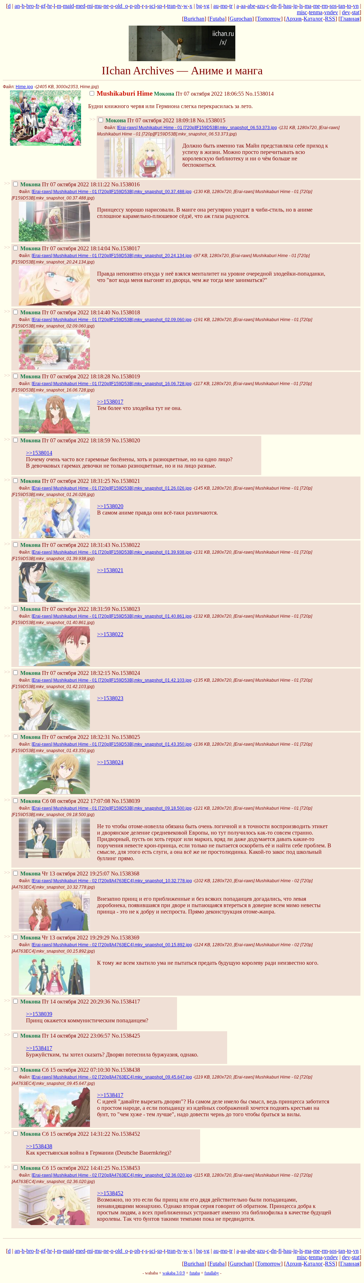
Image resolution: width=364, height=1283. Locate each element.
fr (37, 6)
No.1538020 (126, 440)
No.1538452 (126, 1134)
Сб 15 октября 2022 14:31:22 (65, 1134)
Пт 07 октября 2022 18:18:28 (65, 376)
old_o (121, 6)
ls (301, 6)
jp (295, 6)
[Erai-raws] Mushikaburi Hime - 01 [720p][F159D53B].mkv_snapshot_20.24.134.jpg (112, 255)
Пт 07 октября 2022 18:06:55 (170, 94)
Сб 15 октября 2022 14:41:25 (65, 1168)
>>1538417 (39, 1048)
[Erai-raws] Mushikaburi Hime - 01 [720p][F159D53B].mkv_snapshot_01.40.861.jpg (112, 616)
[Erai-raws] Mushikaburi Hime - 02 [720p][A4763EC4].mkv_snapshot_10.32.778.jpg (112, 880)
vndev (331, 12)
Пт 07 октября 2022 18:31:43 (65, 545)
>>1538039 (39, 1014)
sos (333, 6)
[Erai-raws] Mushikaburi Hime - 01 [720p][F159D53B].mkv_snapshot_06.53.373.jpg (197, 127)
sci (152, 6)
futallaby (211, 1273)
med (80, 6)
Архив (294, 19)
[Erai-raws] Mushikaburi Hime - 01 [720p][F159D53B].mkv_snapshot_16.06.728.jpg (112, 383)
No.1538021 (126, 481)
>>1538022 (110, 634)
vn (356, 6)
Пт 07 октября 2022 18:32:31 (65, 737)
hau (287, 6)
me (316, 6)
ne (106, 6)
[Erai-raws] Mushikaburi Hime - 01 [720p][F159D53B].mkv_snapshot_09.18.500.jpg (112, 808)
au (216, 6)
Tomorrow (269, 19)
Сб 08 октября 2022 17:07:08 (65, 801)
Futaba (217, 19)
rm (325, 6)
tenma (315, 12)
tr (230, 6)
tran (171, 6)
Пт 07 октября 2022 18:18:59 (65, 440)
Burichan (194, 19)
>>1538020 (110, 506)
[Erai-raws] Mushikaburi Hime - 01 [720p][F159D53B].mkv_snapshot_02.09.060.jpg (112, 319)
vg (206, 6)
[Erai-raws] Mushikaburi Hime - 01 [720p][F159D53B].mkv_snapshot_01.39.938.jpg (112, 552)
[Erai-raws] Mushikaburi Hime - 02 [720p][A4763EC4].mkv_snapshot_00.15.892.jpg (112, 944)
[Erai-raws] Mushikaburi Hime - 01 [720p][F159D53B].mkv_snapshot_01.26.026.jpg (112, 488)
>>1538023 (110, 698)
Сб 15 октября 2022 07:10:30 (65, 1070)
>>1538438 (39, 1146)
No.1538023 (126, 609)
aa (243, 6)
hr (49, 6)
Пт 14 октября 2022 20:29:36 (65, 1002)
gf (43, 6)
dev (346, 12)
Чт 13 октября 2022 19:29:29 (64, 938)
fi (280, 6)
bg (199, 6)
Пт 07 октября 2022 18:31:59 (65, 609)
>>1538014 (39, 453)
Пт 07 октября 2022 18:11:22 (65, 184)
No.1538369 (125, 938)
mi (90, 6)
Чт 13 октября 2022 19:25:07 (64, 874)
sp (159, 6)
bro (30, 6)
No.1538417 (126, 1002)
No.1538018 (126, 312)
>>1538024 (110, 762)
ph (137, 6)
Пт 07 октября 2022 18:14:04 (65, 248)
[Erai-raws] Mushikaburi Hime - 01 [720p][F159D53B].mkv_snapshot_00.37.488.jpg (112, 191)
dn (274, 6)
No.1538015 (211, 120)
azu (261, 6)
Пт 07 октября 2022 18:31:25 (65, 481)
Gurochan (241, 19)
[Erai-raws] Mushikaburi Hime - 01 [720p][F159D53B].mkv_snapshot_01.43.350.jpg (112, 744)
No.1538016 (125, 184)
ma (308, 6)
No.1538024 (126, 673)
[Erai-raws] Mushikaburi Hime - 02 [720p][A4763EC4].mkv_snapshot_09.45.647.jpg (112, 1077)
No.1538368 (125, 874)
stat (355, 12)
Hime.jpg (24, 86)
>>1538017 (110, 402)
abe (251, 6)
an (17, 6)
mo (224, 6)
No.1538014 (259, 94)
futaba (194, 1273)
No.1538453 (126, 1168)
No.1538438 (126, 1070)
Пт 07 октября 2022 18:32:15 (65, 673)
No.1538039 (126, 801)
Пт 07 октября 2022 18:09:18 (151, 120)
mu (98, 6)
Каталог (313, 19)
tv (179, 6)
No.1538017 (126, 248)
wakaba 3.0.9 (173, 1273)
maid (68, 6)
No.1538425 (126, 1036)
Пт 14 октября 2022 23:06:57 (65, 1036)
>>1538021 (110, 570)
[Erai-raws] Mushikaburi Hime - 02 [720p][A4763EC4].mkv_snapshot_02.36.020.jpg (112, 1175)
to (349, 6)
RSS (330, 19)
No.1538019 (126, 376)
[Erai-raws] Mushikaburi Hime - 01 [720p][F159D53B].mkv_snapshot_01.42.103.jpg (112, 680)
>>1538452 (110, 1193)
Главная (349, 19)
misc (302, 12)
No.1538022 (126, 545)
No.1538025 (126, 737)
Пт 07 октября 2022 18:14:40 (65, 312)
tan (341, 6)
